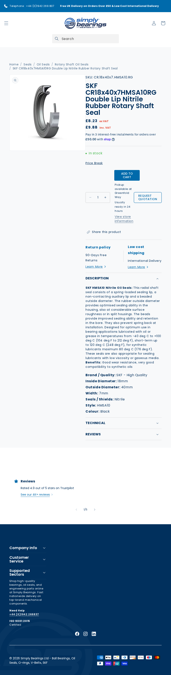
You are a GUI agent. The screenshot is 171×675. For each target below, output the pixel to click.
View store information (124, 219)
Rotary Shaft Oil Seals (72, 64)
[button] (6, 23)
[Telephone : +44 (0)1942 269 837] (6, 6)
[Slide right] (94, 509)
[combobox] (85, 38)
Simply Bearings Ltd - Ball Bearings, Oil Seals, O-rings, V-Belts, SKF (42, 660)
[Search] (56, 38)
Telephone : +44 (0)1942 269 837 (32, 6)
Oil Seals (43, 64)
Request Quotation (147, 197)
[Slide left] (76, 509)
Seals (28, 64)
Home (14, 64)
